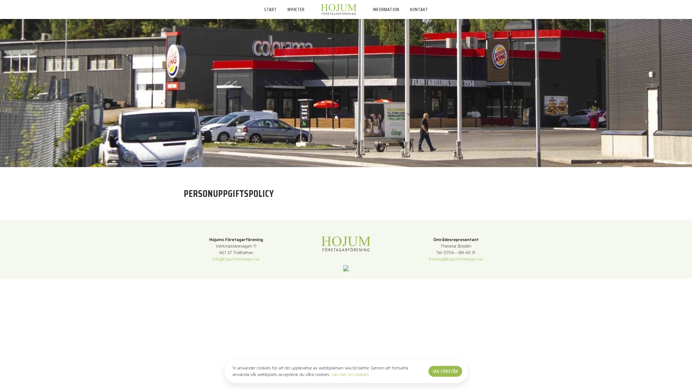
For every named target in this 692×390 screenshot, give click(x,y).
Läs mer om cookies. (350, 374)
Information (386, 9)
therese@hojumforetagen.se (456, 259)
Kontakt (419, 9)
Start (270, 9)
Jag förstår (445, 371)
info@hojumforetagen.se (236, 259)
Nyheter (296, 9)
